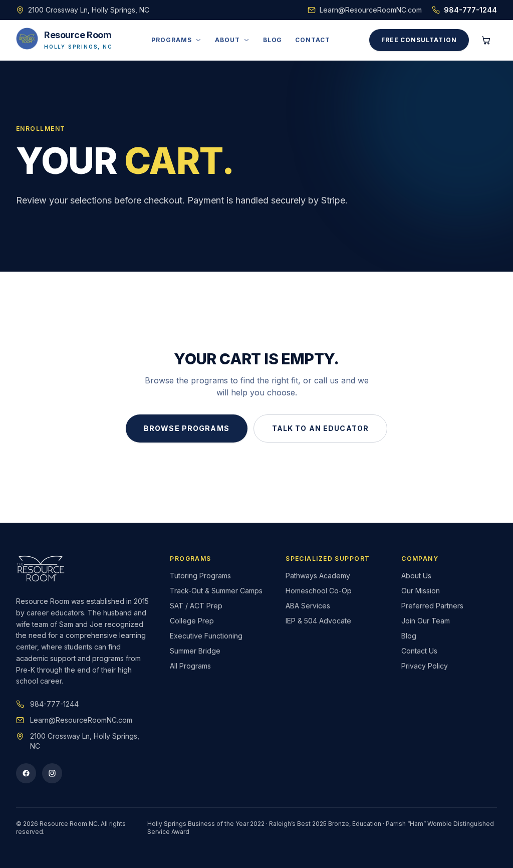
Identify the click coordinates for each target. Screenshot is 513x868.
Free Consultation (419, 40)
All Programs (190, 666)
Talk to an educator (320, 428)
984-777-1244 (470, 10)
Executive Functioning (206, 635)
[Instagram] (52, 773)
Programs (171, 40)
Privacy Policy (424, 666)
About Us (416, 575)
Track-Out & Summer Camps (216, 590)
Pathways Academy (318, 575)
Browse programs (186, 428)
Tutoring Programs (200, 575)
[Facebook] (26, 773)
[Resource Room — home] (40, 569)
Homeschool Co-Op (319, 590)
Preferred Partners (432, 605)
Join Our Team (425, 620)
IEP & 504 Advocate (318, 620)
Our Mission (420, 590)
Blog (273, 40)
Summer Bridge (195, 650)
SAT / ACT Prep (196, 605)
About (227, 40)
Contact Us (419, 650)
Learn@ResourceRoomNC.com (371, 10)
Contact (312, 40)
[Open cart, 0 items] (486, 40)
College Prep (192, 620)
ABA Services (308, 605)
